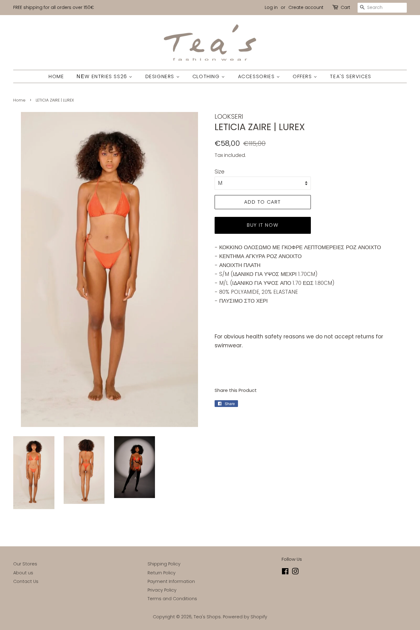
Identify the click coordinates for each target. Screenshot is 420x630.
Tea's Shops (207, 617)
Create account (305, 7)
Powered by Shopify (245, 617)
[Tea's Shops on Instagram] (295, 572)
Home (19, 100)
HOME (56, 76)
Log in (271, 7)
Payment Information (171, 581)
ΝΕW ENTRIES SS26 (103, 76)
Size (219, 171)
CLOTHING (206, 76)
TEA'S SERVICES (350, 76)
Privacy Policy (162, 590)
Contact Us (25, 581)
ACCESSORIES (257, 76)
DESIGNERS (160, 76)
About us (23, 573)
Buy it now (262, 225)
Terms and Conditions (172, 599)
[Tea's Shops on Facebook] (285, 572)
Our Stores (25, 564)
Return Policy (162, 573)
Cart (345, 7)
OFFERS (303, 76)
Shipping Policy (164, 564)
